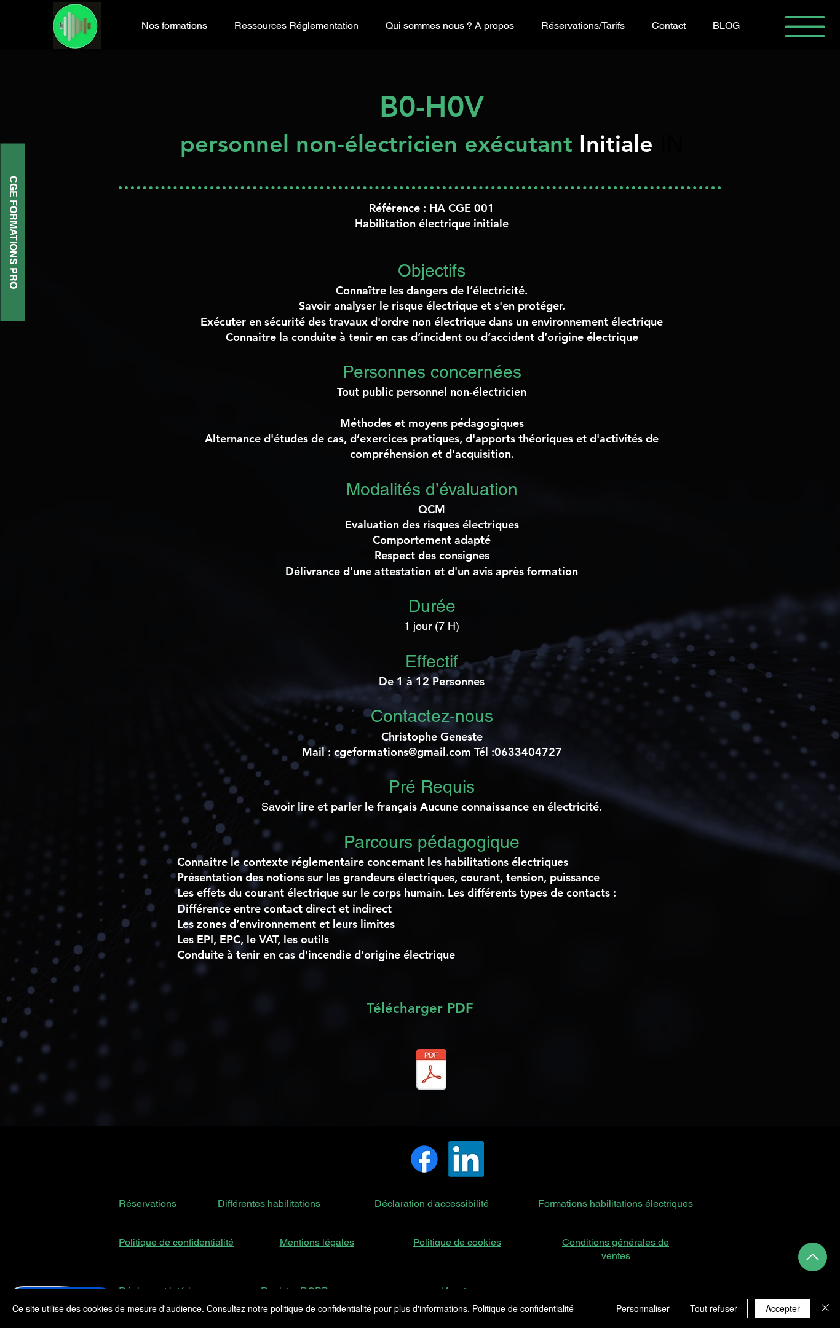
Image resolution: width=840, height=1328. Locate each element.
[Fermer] (825, 1308)
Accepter (783, 1308)
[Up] (812, 1257)
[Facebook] (424, 1159)
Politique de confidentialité (523, 1308)
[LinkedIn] (466, 1159)
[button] (805, 26)
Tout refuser (713, 1308)
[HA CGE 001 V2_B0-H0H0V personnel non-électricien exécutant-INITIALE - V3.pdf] (431, 1070)
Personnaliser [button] (643, 1308)
